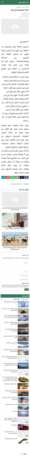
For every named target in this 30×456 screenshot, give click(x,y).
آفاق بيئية (22, 2)
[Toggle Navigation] (28, 2)
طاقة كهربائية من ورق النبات (10, 384)
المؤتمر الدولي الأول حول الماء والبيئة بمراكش (10, 371)
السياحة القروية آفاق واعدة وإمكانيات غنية (11, 330)
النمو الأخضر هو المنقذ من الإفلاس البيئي (15, 228)
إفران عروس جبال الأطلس (11, 343)
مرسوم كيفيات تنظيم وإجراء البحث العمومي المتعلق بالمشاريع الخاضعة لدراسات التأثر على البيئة (9, 378)
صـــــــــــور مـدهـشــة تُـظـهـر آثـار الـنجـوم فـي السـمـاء (10, 432)
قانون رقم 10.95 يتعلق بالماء (10, 302)
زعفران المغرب (14, 425)
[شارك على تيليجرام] (3, 177)
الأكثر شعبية (16, 299)
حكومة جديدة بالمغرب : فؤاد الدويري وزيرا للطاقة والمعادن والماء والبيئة (10, 419)
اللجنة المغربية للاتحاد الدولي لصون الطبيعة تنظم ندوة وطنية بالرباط (15, 248)
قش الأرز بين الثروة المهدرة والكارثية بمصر (11, 391)
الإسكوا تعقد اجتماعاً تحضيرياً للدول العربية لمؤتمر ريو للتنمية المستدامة (15, 208)
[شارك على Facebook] (26, 177)
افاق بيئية (19, 7)
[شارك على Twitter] (22, 177)
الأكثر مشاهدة (24, 299)
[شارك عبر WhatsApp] (12, 177)
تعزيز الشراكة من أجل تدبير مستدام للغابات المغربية (9, 309)
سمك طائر (15, 411)
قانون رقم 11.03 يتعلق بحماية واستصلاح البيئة (10, 350)
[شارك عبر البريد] (17, 177)
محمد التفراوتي (25, 13)
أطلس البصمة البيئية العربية (11, 439)
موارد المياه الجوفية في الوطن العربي (10, 337)
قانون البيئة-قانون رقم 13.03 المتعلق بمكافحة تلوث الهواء (10, 316)
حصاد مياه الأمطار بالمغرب (11, 404)
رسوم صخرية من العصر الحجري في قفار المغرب (9, 398)
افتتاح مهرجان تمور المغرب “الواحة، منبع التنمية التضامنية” (9, 357)
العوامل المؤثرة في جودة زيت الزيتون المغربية (10, 323)
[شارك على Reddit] (8, 177)
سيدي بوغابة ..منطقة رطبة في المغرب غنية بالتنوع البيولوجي (10, 364)
